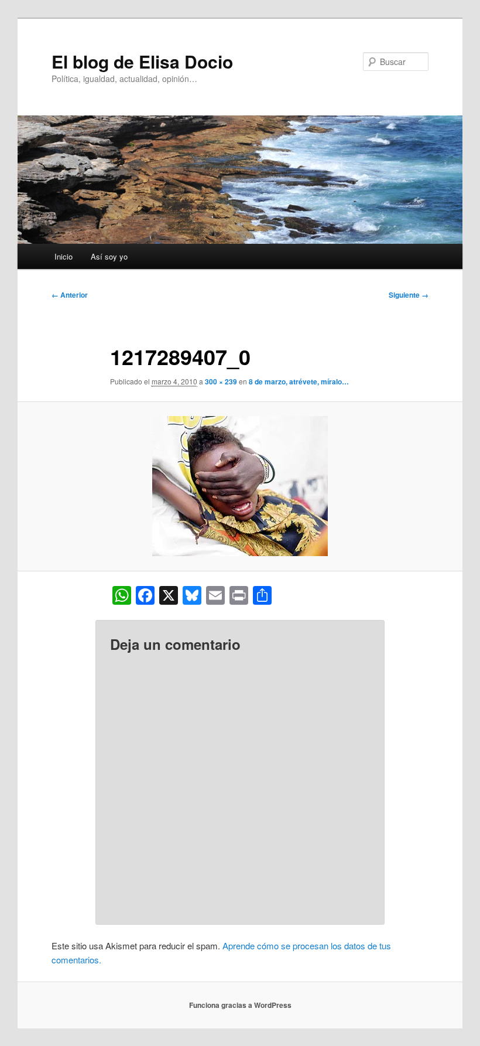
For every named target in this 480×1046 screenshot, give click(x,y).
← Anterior (70, 294)
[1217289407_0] (240, 486)
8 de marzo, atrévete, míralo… (299, 381)
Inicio (63, 256)
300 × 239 (221, 381)
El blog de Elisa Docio (142, 61)
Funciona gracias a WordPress (240, 1005)
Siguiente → (408, 294)
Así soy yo (109, 256)
